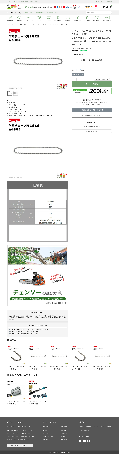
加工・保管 (63, 436)
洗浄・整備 (63, 430)
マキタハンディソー (52, 12)
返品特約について (92, 122)
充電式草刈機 (28, 12)
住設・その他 (64, 439)
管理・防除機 (46, 427)
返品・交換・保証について (13, 430)
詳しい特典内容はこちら (88, 115)
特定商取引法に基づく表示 (27, 436)
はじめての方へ (11, 427)
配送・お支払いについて (24, 427)
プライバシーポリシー (12, 436)
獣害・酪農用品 (65, 427)
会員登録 (109, 1)
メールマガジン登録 (84, 430)
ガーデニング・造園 (17, 24)
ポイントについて (28, 430)
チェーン (34, 24)
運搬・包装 (46, 439)
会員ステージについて (13, 433)
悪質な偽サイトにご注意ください (20, 445)
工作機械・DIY (64, 433)
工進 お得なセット (40, 12)
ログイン (100, 1)
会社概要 (81, 427)
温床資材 (45, 430)
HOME (8, 24)
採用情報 (109, 427)
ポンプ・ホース (47, 433)
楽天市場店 (88, 427)
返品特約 (9, 439)
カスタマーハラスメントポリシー (22, 439)
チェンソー (27, 24)
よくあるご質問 (26, 433)
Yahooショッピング (99, 427)
